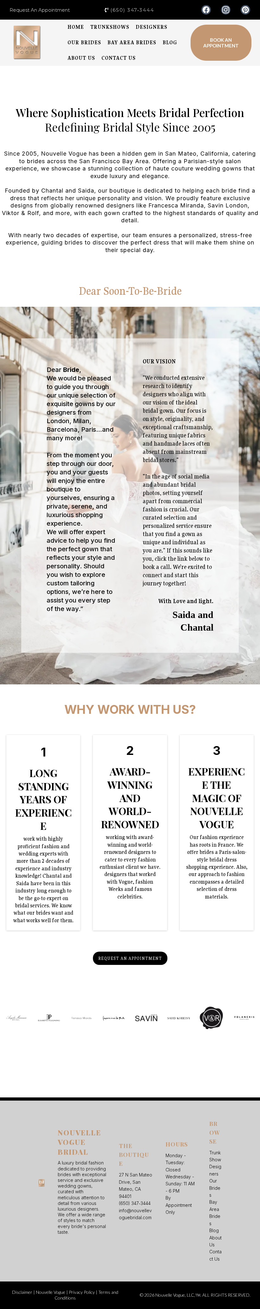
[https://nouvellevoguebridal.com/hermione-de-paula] (114, 1018)
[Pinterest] (245, 10)
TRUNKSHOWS (109, 27)
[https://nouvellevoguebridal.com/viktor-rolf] (211, 1018)
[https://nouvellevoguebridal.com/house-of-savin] (146, 1017)
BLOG (170, 42)
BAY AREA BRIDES (131, 42)
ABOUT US (81, 58)
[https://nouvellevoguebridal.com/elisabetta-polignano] (49, 1018)
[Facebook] (206, 10)
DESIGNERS (151, 27)
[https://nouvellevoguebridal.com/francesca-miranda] (81, 1018)
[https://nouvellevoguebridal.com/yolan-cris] (244, 1017)
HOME (76, 27)
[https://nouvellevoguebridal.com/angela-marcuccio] (16, 1017)
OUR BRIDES (84, 42)
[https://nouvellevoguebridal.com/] (27, 42)
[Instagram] (226, 10)
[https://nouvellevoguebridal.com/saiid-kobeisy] (179, 1018)
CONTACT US (118, 58)
